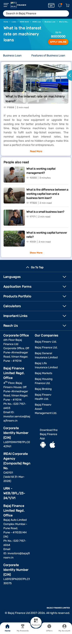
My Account (64, 631)
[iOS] (52, 445)
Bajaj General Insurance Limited (46, 355)
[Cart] (67, 5)
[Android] (43, 445)
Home (7, 631)
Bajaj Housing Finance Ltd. (43, 381)
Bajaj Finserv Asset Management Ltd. (46, 409)
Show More (36, 252)
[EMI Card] (51, 5)
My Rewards (23, 631)
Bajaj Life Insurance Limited (46, 365)
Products (36, 625)
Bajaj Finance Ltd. (46, 347)
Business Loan (12, 55)
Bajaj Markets (43, 373)
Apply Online (58, 41)
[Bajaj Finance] (18, 5)
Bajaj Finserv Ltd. (46, 341)
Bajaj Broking (43, 389)
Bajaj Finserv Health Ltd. (43, 397)
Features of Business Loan (48, 55)
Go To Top (37, 267)
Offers (49, 631)
